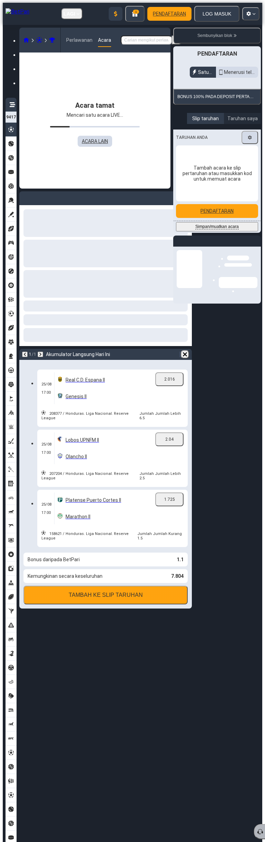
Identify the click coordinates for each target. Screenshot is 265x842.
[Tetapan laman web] (250, 13)
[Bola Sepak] (39, 40)
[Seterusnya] (40, 354)
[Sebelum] (25, 354)
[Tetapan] (250, 181)
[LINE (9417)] (26, 40)
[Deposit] (115, 14)
